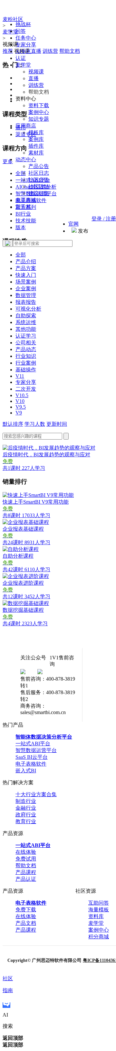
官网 (73, 224)
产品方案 (25, 268)
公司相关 (25, 342)
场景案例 (25, 281)
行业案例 (25, 363)
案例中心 (38, 112)
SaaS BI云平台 (31, 757)
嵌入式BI (25, 770)
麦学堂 (23, 65)
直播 (33, 78)
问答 (20, 31)
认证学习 (25, 336)
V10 (19, 401)
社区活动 (38, 186)
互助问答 (98, 903)
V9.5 (20, 407)
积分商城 (98, 936)
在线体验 (25, 852)
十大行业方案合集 (36, 794)
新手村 (23, 206)
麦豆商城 (25, 200)
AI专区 (23, 51)
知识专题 (38, 119)
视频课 (36, 71)
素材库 (36, 152)
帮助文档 (25, 865)
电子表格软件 (30, 764)
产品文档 (25, 923)
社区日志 (38, 173)
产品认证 (25, 879)
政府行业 (25, 814)
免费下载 (25, 909)
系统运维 (25, 322)
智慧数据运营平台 (36, 750)
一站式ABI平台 (32, 743)
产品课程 (25, 872)
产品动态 (25, 349)
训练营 (36, 85)
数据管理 (25, 295)
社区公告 (38, 179)
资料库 (96, 916)
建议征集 (38, 193)
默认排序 (13, 424)
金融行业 (25, 808)
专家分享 (25, 44)
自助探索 (25, 315)
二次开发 (25, 389)
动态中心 (25, 159)
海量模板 (98, 909)
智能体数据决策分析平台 (43, 736)
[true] (8, 243)
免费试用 (25, 858)
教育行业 (25, 821)
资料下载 (38, 105)
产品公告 (38, 166)
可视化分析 (28, 309)
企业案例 (25, 288)
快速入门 (25, 275)
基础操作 (25, 369)
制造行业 (25, 801)
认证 (20, 58)
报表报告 (25, 302)
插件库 (36, 146)
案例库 (36, 139)
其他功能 (25, 329)
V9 (18, 412)
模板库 (36, 132)
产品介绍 (25, 261)
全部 (20, 254)
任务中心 (25, 38)
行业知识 (25, 356)
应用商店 (25, 125)
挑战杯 (23, 24)
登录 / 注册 (104, 218)
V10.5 (21, 395)
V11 (19, 376)
